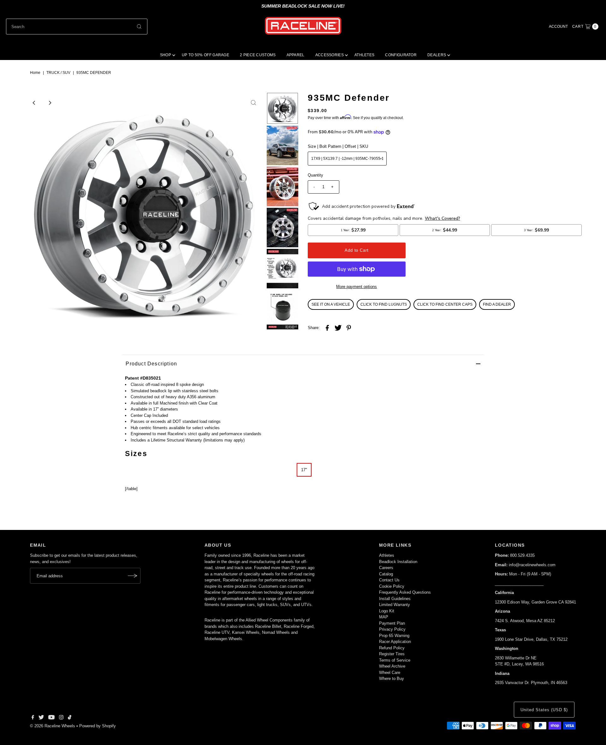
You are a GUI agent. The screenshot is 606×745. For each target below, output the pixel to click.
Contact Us (389, 580)
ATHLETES (364, 55)
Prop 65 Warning (394, 635)
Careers (386, 567)
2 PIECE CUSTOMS (258, 55)
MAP (383, 617)
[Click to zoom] (253, 103)
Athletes (386, 555)
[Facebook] (33, 718)
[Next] (50, 103)
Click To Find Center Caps (444, 304)
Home (35, 72)
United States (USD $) (543, 709)
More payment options (356, 286)
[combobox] (76, 26)
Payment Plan (392, 623)
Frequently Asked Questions (405, 592)
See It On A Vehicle (331, 304)
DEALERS (436, 55)
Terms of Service (394, 660)
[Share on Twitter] (338, 328)
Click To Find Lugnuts (383, 304)
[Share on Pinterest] (349, 328)
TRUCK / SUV (58, 72)
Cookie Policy (391, 586)
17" (304, 469)
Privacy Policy (392, 629)
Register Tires (392, 654)
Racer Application (395, 641)
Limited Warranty (394, 604)
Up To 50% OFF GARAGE (205, 55)
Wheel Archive (392, 666)
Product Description (151, 363)
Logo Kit (386, 611)
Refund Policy (392, 648)
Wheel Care (389, 672)
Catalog (386, 574)
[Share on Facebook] (327, 328)
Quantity (315, 175)
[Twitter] (41, 718)
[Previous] (34, 103)
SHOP (165, 55)
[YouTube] (51, 718)
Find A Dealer (497, 304)
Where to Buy (391, 678)
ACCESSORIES (329, 55)
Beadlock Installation (398, 561)
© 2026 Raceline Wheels (52, 726)
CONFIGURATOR (401, 55)
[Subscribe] (132, 576)
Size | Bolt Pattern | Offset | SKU (338, 146)
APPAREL (296, 55)
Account (558, 26)
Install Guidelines (395, 598)
